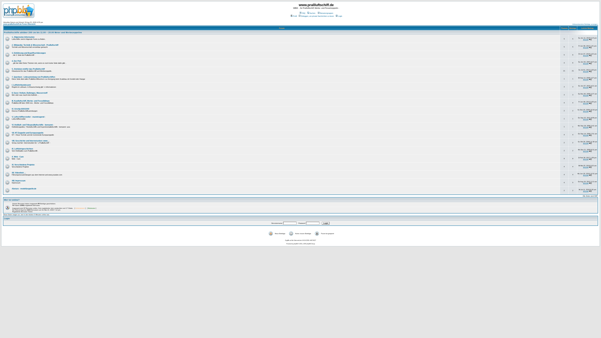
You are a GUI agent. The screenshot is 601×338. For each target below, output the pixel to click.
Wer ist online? (12, 200)
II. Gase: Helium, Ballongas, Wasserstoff (29, 93)
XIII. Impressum (19, 181)
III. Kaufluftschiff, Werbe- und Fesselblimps (31, 101)
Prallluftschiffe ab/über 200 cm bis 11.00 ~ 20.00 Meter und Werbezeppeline (43, 32)
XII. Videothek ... (19, 173)
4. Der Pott (16, 61)
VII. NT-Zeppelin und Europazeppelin (27, 133)
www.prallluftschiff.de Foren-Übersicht (19, 24)
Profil (295, 16)
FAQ (303, 13)
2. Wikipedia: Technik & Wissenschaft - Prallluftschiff (35, 45)
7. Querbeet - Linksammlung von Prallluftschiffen (33, 77)
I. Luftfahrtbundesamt (21, 85)
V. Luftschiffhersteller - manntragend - (28, 117)
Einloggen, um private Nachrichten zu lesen (317, 16)
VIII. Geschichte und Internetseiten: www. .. (30, 141)
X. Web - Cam (18, 157)
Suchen (312, 13)
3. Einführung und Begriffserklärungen (29, 53)
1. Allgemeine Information (23, 37)
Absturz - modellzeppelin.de (24, 189)
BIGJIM (585, 40)
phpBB (296, 244)
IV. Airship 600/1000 (20, 109)
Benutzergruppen (326, 13)
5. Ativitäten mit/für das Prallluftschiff (28, 69)
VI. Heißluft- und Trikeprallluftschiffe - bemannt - (33, 125)
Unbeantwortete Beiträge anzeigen (585, 24)
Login (340, 16)
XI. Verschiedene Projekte (23, 165)
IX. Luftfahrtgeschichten (22, 149)
